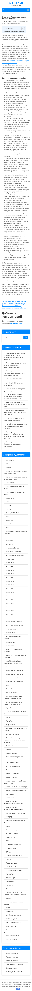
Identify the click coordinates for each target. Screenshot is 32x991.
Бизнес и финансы (12, 953)
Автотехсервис (11, 629)
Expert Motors (10, 498)
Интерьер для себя (12, 961)
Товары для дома (11, 863)
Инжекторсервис (11, 753)
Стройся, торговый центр (14, 856)
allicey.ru (16, 3)
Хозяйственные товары (13, 915)
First (7, 502)
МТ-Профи (9, 817)
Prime (8, 516)
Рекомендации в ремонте (14, 972)
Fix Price (8, 505)
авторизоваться (16, 323)
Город (8, 717)
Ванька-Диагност (11, 689)
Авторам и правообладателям (16, 555)
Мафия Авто (10, 798)
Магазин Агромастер (12, 774)
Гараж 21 (9, 708)
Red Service (9, 520)
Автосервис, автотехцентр (14, 625)
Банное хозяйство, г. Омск (14, 682)
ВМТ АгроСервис (11, 693)
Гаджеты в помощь (12, 957)
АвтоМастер (10, 544)
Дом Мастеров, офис (12, 734)
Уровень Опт (10, 885)
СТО (7, 841)
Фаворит (8, 898)
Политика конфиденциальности (16, 830)
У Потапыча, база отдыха (14, 870)
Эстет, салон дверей (12, 936)
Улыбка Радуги (10, 874)
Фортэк (8, 908)
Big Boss (8, 467)
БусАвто (8, 685)
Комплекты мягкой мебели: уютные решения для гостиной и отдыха (14, 405)
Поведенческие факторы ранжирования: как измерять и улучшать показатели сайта (13, 397)
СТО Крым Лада (11, 848)
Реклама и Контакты (12, 834)
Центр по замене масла (13, 922)
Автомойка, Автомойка (13, 552)
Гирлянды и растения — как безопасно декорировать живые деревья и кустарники (14, 373)
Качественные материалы (11, 23)
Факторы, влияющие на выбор (14, 31)
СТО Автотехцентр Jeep (13, 845)
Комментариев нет (21, 21)
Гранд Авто (9, 721)
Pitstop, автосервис (12, 513)
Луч (7, 770)
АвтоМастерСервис (12, 548)
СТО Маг (8, 852)
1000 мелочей (10, 460)
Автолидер (9, 541)
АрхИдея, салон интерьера (14, 670)
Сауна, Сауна (10, 837)
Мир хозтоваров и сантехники (15, 813)
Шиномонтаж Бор (11, 926)
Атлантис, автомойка (13, 678)
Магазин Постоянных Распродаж (16, 787)
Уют (7, 889)
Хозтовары (9, 911)
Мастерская (10, 794)
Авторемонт (10, 559)
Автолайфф (10, 537)
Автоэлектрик (10, 642)
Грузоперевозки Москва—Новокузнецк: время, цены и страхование (13, 444)
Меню (4, 10)
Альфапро (9, 667)
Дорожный (9, 746)
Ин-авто (8, 749)
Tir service (9, 524)
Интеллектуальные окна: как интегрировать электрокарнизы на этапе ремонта (15, 412)
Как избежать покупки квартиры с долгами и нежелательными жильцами (15, 426)
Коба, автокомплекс (12, 763)
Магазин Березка (11, 777)
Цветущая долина (12, 919)
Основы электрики (12, 968)
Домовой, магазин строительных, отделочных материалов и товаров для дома (15, 740)
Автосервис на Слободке (14, 622)
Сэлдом (8, 859)
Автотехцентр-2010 (12, 633)
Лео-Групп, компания (13, 766)
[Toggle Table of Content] (22, 28)
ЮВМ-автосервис (11, 939)
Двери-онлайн (10, 725)
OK (18, 989)
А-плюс (8, 527)
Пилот (8, 826)
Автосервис (10, 563)
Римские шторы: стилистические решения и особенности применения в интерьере (15, 365)
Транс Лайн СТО (11, 867)
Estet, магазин (10, 483)
